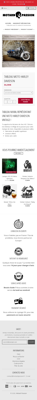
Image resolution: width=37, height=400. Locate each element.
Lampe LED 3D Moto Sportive (9, 177)
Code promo (18, 363)
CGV (18, 359)
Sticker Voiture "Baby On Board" (27, 203)
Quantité (7, 99)
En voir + (18, 153)
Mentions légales (18, 361)
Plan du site (18, 366)
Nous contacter (18, 357)
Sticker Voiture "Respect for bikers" (27, 177)
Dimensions (7, 90)
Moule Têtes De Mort (9, 203)
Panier (32, 8)
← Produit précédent (11, 29)
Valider (31, 342)
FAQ (18, 354)
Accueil (8, 23)
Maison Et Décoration (21, 23)
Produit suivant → (27, 29)
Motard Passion (21, 393)
